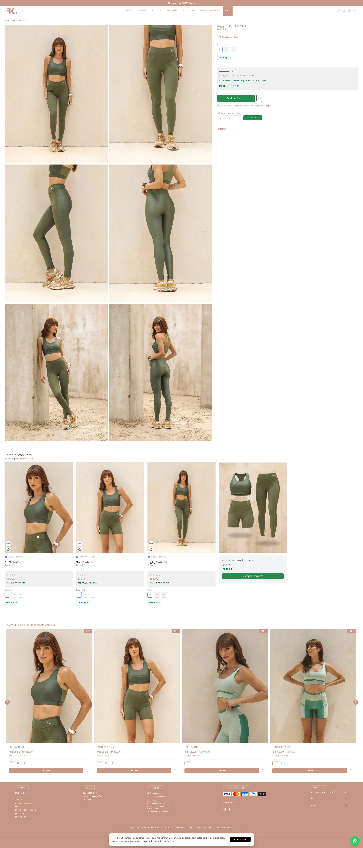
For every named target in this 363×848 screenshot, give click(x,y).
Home (7, 20)
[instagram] (225, 808)
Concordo (240, 839)
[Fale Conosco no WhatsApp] (355, 841)
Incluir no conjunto (15, 557)
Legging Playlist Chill (19, 20)
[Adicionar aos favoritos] (87, 770)
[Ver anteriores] (8, 702)
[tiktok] (230, 808)
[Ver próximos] (355, 702)
